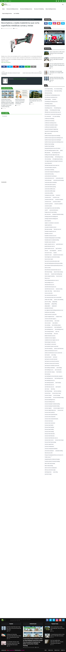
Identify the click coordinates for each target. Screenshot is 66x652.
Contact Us (63, 650)
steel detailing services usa (50, 380)
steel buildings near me (49, 369)
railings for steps (59, 316)
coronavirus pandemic (49, 203)
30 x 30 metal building (49, 88)
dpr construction (48, 214)
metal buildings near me (49, 282)
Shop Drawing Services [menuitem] (7, 13)
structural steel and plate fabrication (51, 418)
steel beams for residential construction (52, 365)
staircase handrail (48, 357)
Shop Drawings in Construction (50, 342)
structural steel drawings (49, 431)
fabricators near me (57, 229)
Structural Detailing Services (50, 399)
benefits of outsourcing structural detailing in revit (54, 137)
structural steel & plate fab (50, 412)
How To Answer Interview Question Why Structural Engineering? (54, 265)
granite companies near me (50, 244)
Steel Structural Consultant (7, 28)
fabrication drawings (48, 229)
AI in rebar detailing (56, 116)
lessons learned (59, 276)
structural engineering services (50, 410)
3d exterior (54, 99)
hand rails (59, 250)
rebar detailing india (57, 327)
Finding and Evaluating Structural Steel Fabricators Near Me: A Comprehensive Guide (14, 636)
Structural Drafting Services (50, 401)
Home (2, 1)
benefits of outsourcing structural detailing (52, 135)
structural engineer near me (58, 408)
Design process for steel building (50, 212)
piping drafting (54, 303)
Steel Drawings (58, 382)
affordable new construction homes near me (53, 112)
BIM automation (47, 152)
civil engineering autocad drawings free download (54, 161)
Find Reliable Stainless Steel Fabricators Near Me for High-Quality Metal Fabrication (13, 643)
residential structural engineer (50, 337)
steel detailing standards (49, 382)
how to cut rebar (48, 267)
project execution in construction (50, 314)
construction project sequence (50, 184)
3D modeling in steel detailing (50, 105)
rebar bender (57, 320)
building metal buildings (49, 156)
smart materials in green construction (51, 346)
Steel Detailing (47, 374)
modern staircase (57, 291)
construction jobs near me (49, 178)
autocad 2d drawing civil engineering (51, 129)
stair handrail (47, 354)
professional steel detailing (50, 312)
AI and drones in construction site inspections (53, 114)
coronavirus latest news (49, 199)
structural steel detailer (49, 425)
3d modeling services (48, 107)
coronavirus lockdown (59, 199)
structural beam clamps (56, 393)
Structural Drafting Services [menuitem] (12, 9)
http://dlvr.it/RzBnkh (5, 62)
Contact (9, 1)
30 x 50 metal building (49, 90)
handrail (55, 252)
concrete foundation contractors (50, 167)
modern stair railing (48, 291)
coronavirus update (48, 205)
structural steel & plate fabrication (51, 414)
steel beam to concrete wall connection (52, 361)
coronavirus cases (56, 197)
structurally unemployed (49, 450)
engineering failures (48, 225)
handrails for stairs (48, 254)
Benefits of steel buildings (49, 144)
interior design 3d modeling (49, 276)
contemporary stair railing (49, 195)
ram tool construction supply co (50, 318)
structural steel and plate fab (50, 416)
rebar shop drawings (48, 333)
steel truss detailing (57, 391)
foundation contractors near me (50, 235)
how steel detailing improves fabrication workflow (54, 263)
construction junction (59, 178)
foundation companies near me (50, 231)
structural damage (56, 395)
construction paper (48, 180)
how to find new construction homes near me (53, 269)
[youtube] (58, 23)
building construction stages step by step (52, 154)
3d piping (46, 110)
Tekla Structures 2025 (48, 452)
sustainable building (59, 450)
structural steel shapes (59, 440)
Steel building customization (50, 367)
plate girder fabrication (49, 308)
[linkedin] (63, 620)
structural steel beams (49, 420)
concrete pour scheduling (49, 169)
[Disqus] (21, 164)
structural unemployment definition (51, 448)
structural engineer (48, 408)
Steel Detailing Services (59, 378)
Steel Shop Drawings (48, 391)
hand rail (46, 250)
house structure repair (49, 259)
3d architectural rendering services (51, 97)
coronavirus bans (48, 197)
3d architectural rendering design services (52, 95)
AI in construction (48, 116)
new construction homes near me (51, 295)
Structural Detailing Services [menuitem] (26, 9)
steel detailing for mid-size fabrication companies (53, 376)
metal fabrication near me (49, 284)
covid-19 (46, 210)
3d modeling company (49, 103)
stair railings (53, 354)
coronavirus (58, 195)
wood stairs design (48, 474)
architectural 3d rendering (49, 120)
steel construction (58, 369)
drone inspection (48, 220)
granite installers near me (49, 248)
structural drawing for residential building (52, 403)
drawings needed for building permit (51, 218)
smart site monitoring (48, 348)
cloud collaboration (48, 163)
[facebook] (56, 1)
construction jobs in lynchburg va (51, 176)
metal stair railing (59, 288)
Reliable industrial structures (50, 335)
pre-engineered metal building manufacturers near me (54, 310)
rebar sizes (56, 333)
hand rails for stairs (48, 252)
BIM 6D (61, 150)
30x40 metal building (58, 90)
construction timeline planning (50, 186)
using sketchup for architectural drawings (52, 459)
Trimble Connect (48, 457)
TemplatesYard (11, 650)
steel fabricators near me (49, 386)
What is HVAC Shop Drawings (50, 463)
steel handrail (58, 386)
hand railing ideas (53, 250)
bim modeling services (56, 152)
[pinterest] (63, 1)
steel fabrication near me (49, 384)
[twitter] (58, 1)
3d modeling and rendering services (51, 101)
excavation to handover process (50, 227)
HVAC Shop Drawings (48, 271)
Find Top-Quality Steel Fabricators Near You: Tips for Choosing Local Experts (57, 65)
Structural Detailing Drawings (58, 397)
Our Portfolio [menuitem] (16, 13)
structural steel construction (50, 423)
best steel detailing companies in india (51, 150)
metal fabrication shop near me (50, 286)
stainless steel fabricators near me (51, 350)
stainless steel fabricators (58, 348)
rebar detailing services (59, 329)
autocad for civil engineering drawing (51, 131)
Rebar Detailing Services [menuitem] (51, 9)
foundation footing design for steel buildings (52, 237)
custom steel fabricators (53, 210)
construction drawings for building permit (52, 171)
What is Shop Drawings (49, 465)
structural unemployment (49, 446)
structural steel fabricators (49, 435)
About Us (5, 1)
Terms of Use (50, 650)
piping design (54, 301)
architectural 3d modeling (49, 118)
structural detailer (48, 397)
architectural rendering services (50, 122)
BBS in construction (48, 133)
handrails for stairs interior (58, 254)
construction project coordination (51, 182)
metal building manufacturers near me (52, 280)
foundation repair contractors (50, 242)
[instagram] (60, 1)
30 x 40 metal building (58, 88)
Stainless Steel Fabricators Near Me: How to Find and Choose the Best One (57, 79)
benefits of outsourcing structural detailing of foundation (53, 140)
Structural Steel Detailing (49, 427)
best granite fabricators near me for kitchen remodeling (52, 148)
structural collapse (48, 395)
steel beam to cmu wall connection (51, 359)
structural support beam (49, 444)
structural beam (48, 393)
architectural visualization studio (50, 127)
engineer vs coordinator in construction (52, 222)
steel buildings (59, 367)
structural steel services (49, 440)
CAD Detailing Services (59, 156)
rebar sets (57, 331)
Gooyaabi (22, 650)
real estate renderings (49, 320)
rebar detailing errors (49, 327)
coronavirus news (48, 201)
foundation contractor (49, 233)
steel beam (55, 357)
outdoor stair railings (48, 299)
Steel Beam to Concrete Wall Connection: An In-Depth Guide (56, 72)
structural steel (60, 410)
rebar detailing (47, 325)
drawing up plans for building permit (51, 216)
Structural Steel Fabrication (50, 433)
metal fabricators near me (49, 288)
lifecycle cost (47, 278)
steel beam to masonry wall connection (52, 363)
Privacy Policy (57, 650)
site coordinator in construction (50, 344)
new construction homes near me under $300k (53, 297)
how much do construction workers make (52, 261)
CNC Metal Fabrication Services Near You (52, 165)
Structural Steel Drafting (49, 429)
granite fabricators (59, 244)
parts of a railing (48, 301)
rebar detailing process (49, 329)
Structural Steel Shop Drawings (50, 442)
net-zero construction (48, 293)
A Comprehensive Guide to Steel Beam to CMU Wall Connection (57, 58)
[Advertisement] (21, 196)
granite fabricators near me (50, 246)
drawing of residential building (57, 214)
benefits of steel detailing (49, 146)
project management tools (49, 316)
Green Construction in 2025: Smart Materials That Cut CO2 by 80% (35, 101)
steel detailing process (49, 378)
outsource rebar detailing (58, 299)
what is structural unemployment (51, 467)
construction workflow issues (50, 188)
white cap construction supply (50, 469)
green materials (58, 248)
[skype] (64, 1)
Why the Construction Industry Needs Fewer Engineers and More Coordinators (20, 101)
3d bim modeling (48, 99)
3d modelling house (57, 107)
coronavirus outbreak (57, 201)
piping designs (47, 303)
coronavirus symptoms (58, 203)
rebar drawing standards (49, 331)
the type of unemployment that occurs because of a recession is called (54, 455)
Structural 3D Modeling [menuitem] (39, 9)
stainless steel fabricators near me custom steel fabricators (53, 353)
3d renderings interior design (55, 110)
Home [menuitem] (3, 9)
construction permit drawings (58, 180)
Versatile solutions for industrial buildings (52, 461)
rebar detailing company (56, 325)
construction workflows (49, 193)
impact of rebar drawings (58, 271)
